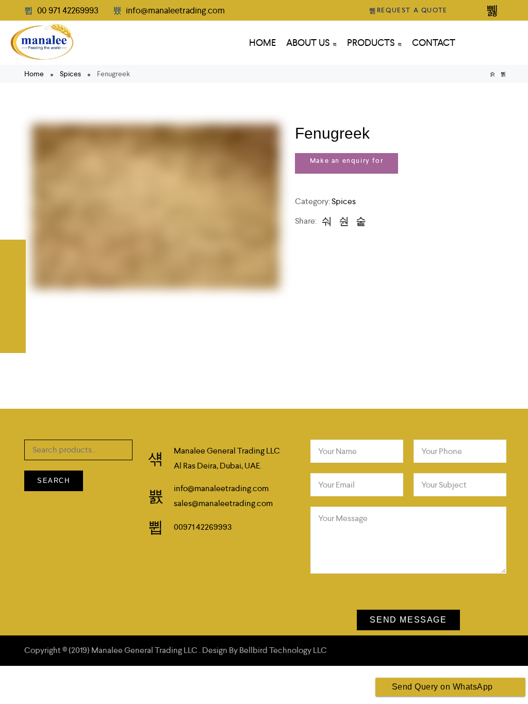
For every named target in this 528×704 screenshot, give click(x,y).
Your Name (337, 451)
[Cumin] (492, 74)
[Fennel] (503, 74)
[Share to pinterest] (361, 221)
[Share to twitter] (344, 221)
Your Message (343, 518)
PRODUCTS (371, 42)
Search (53, 480)
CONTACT (433, 42)
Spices (70, 73)
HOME (262, 42)
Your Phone (441, 451)
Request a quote (412, 10)
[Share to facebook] (327, 221)
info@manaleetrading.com (174, 10)
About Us (308, 42)
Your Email (336, 484)
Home (34, 73)
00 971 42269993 (68, 10)
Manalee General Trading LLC (145, 650)
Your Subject (444, 484)
